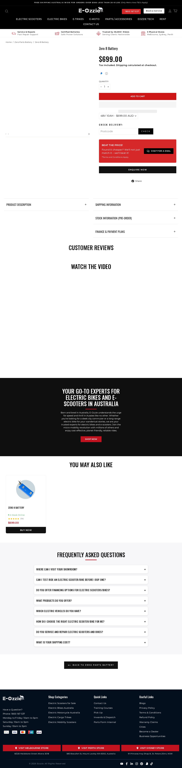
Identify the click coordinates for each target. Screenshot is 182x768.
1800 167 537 (132, 11)
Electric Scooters (29, 19)
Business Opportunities (152, 736)
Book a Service (154, 11)
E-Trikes (78, 19)
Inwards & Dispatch (104, 717)
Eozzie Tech (146, 19)
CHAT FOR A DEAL (161, 151)
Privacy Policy (147, 708)
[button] (137, 104)
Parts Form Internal (105, 722)
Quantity (103, 81)
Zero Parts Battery (23, 42)
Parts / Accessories (118, 19)
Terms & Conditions (150, 712)
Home (9, 42)
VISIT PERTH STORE (92, 748)
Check (145, 131)
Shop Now (91, 439)
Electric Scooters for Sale (62, 703)
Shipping (121, 65)
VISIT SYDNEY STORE (152, 748)
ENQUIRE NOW (137, 169)
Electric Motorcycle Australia (64, 712)
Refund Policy (147, 717)
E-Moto (94, 19)
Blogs (142, 703)
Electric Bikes (57, 19)
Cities (142, 726)
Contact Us (91, 24)
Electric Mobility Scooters (62, 722)
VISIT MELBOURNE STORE (33, 748)
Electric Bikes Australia (61, 708)
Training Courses (103, 708)
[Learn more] (106, 73)
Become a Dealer (149, 731)
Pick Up (98, 712)
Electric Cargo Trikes (59, 717)
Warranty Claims (148, 722)
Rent (163, 19)
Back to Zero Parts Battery (93, 665)
